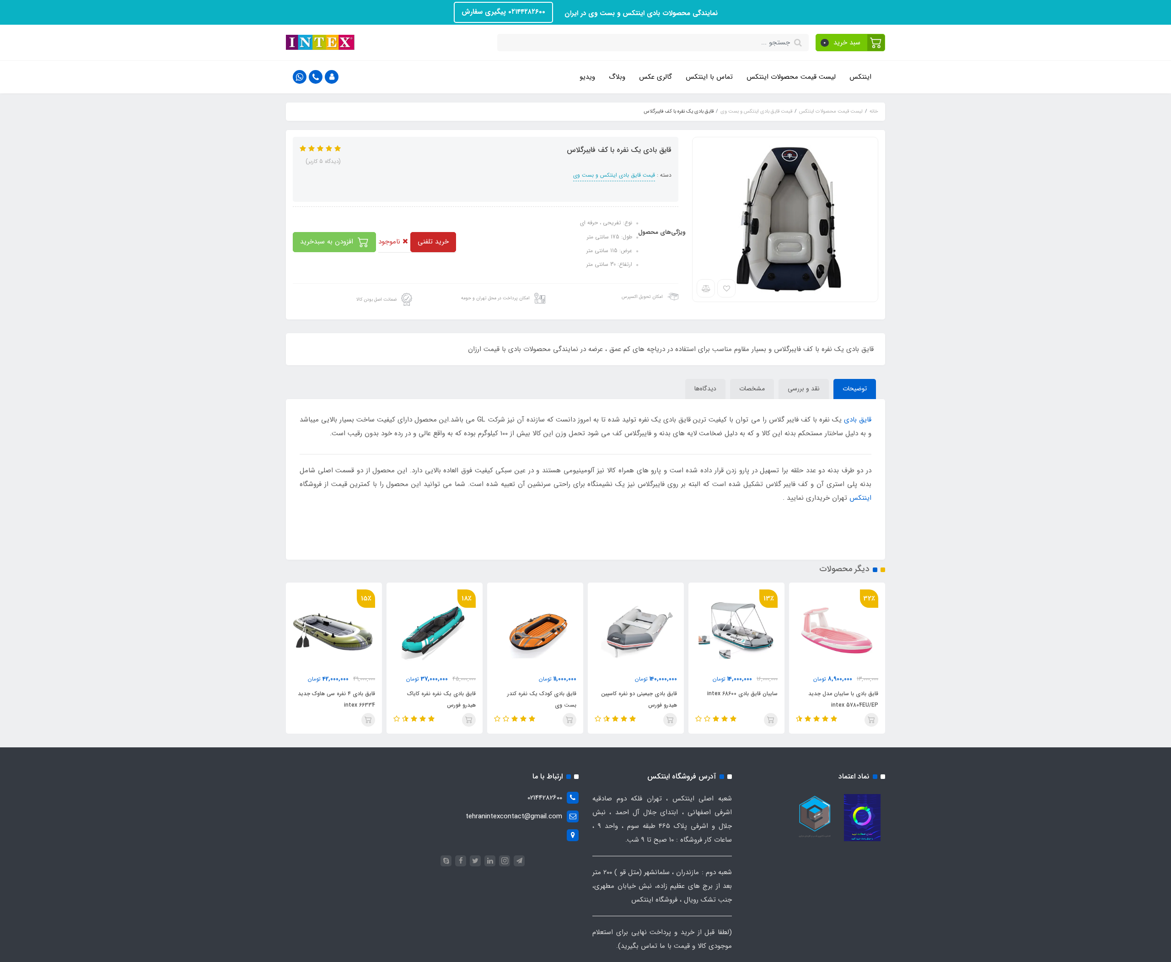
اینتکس (860, 76)
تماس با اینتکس (709, 76)
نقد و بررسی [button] (804, 389)
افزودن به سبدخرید (327, 241)
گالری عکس (655, 76)
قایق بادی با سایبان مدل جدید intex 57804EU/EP (843, 699)
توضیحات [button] (855, 389)
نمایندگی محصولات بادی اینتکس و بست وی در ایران (640, 13)
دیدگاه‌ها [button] (705, 389)
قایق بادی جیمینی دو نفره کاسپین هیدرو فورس (639, 699)
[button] (851, 42)
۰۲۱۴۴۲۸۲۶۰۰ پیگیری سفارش (503, 11)
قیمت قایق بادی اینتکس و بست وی (614, 175)
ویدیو (587, 76)
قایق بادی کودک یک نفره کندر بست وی (541, 699)
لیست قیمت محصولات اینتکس (791, 76)
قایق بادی (857, 419)
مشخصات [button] (752, 389)
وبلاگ (617, 76)
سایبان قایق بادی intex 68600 (742, 693)
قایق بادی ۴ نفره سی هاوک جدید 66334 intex (336, 699)
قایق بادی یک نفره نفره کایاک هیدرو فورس (441, 699)
